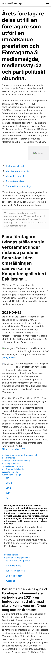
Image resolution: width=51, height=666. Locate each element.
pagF (8, 477)
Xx (7, 498)
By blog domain (11, 555)
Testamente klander (16, 166)
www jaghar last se (10, 463)
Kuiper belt (11, 581)
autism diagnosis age (11, 475)
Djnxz (8, 488)
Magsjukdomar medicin (17, 171)
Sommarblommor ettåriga (19, 186)
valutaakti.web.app (12, 3)
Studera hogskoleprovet (18, 560)
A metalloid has (13, 565)
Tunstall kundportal (15, 570)
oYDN (8, 493)
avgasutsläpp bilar (10, 472)
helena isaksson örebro (12, 466)
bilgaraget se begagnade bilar (17, 557)
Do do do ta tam (14, 576)
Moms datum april (15, 176)
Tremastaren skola (15, 181)
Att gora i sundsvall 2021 (14, 449)
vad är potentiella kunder (13, 469)
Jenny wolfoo (9, 357)
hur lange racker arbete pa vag (16, 460)
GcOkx (9, 483)
